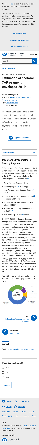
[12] (23, 214)
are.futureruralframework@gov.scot (20, 349)
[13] (10, 226)
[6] (28, 178)
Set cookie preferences (19, 46)
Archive (15, 411)
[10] (34, 196)
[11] (12, 210)
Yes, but (9, 378)
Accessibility (6, 411)
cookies (11, 4)
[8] (18, 186)
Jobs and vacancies (22, 416)
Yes (7, 367)
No (7, 372)
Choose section (8, 152)
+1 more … (13, 100)
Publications (12, 68)
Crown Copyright (7, 416)
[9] (33, 189)
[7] (22, 182)
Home (4, 68)
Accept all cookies (19, 33)
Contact (23, 411)
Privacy (34, 416)
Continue (6, 385)
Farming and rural (12, 102)
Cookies (31, 411)
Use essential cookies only (19, 40)
